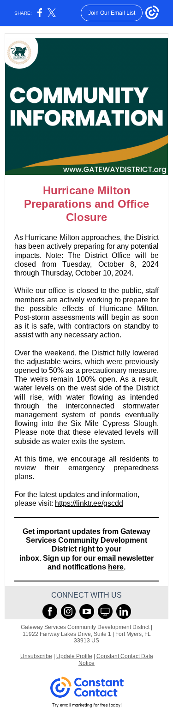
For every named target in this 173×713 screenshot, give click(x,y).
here (116, 567)
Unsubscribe (36, 656)
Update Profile (74, 656)
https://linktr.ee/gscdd (89, 503)
